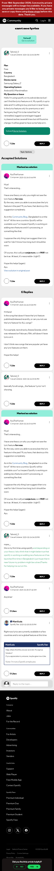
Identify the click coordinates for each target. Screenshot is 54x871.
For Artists (11, 734)
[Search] (37, 20)
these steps (34, 11)
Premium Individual (15, 797)
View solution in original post (17, 270)
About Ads (10, 857)
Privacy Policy (10, 853)
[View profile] (6, 53)
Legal (8, 849)
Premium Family (13, 808)
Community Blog (19, 216)
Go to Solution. (20, 131)
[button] (49, 53)
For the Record (13, 721)
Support (10, 768)
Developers (11, 739)
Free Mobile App (14, 779)
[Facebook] (26, 830)
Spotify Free (12, 819)
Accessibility (20, 857)
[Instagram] (9, 830)
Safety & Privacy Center (20, 849)
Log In (43, 20)
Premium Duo (12, 803)
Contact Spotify (13, 785)
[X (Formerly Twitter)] (18, 830)
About (9, 710)
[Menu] (49, 20)
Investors (10, 750)
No (21, 866)
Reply (42, 143)
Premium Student (14, 814)
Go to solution (28, 40)
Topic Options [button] (26, 152)
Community (14, 20)
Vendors (10, 756)
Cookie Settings (22, 853)
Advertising (11, 745)
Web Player (11, 774)
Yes (32, 866)
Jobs (8, 716)
